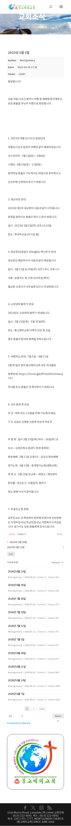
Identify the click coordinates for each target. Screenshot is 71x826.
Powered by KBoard (18, 723)
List (11, 554)
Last (42, 708)
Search (58, 716)
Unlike (22, 534)
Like (12, 534)
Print (59, 534)
